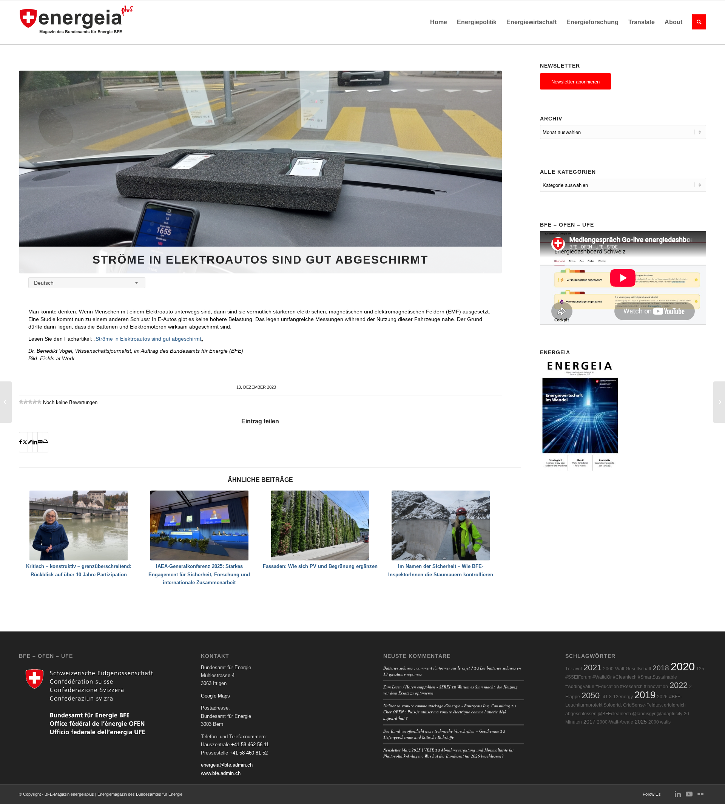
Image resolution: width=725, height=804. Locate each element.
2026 (662, 696)
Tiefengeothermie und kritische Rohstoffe (418, 737)
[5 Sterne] (39, 402)
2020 (683, 666)
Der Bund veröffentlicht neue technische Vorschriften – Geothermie (441, 731)
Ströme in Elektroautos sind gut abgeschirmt (148, 339)
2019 (645, 695)
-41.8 (606, 696)
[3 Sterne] (30, 402)
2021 (592, 667)
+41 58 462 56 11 (250, 744)
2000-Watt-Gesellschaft (627, 668)
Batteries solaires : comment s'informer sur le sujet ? (428, 668)
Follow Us (652, 794)
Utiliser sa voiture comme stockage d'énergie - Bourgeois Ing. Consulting (446, 705)
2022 (678, 685)
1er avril (573, 668)
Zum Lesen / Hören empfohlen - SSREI (416, 687)
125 (700, 668)
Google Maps (215, 696)
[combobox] (86, 282)
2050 (591, 695)
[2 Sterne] (25, 402)
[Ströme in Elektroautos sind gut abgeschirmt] (260, 172)
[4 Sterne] (34, 402)
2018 (660, 668)
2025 (641, 722)
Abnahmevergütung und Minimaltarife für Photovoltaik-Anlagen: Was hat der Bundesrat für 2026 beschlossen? (448, 753)
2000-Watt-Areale (615, 722)
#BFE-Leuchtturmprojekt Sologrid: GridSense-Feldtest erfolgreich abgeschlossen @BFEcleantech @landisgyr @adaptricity (625, 705)
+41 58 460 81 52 (249, 753)
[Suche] (696, 22)
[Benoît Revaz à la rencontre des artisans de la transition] (6, 402)
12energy (623, 696)
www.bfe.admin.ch (221, 773)
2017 (589, 722)
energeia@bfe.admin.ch (227, 765)
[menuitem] (438, 22)
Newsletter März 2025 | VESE (408, 750)
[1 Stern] (21, 402)
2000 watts (659, 722)
